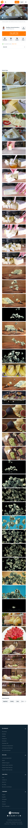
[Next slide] (23, 700)
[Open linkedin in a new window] (11, 815)
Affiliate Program (5, 762)
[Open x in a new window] (17, 815)
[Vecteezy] (2, 2)
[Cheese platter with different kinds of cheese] (13, 78)
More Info (5, 46)
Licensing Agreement (6, 757)
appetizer (5, 700)
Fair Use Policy (19, 823)
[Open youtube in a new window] (19, 815)
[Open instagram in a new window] (9, 815)
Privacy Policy (12, 823)
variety (12, 700)
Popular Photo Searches (7, 766)
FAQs (3, 777)
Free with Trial (14, 33)
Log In (22, 2)
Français (4, 803)
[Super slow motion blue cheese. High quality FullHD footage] (13, 314)
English (3, 794)
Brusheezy (4, 731)
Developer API (5, 742)
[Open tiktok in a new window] (15, 815)
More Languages (5, 805)
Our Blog (4, 784)
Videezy (3, 735)
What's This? (14, 43)
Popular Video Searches (7, 769)
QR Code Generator (6, 749)
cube (17, 700)
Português (4, 798)
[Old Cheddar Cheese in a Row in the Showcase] (13, 369)
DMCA (3, 759)
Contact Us (4, 779)
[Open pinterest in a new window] (13, 815)
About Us (4, 781)
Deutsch (4, 801)
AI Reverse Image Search (7, 745)
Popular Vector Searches (7, 764)
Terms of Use (6, 823)
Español (4, 796)
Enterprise (4, 738)
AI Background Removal (7, 747)
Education (4, 740)
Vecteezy (4, 733)
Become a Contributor (7, 786)
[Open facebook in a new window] (7, 815)
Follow (23, 28)
